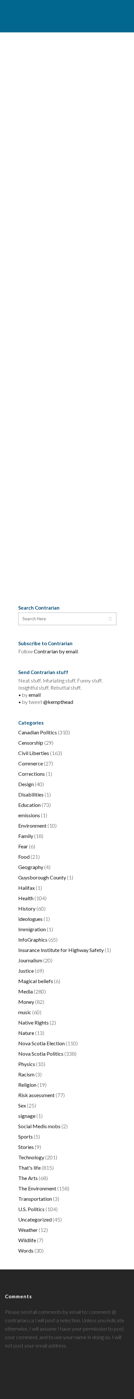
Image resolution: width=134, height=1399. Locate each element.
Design (26, 784)
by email (68, 651)
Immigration (32, 929)
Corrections (31, 774)
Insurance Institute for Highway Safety (61, 950)
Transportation (35, 1199)
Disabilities (31, 794)
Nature (26, 1033)
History (26, 908)
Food (24, 857)
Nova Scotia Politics (40, 1053)
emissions (29, 815)
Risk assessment (36, 1095)
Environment (32, 825)
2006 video (61, 455)
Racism (26, 1074)
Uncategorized (35, 1219)
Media (25, 991)
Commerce (30, 763)
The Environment (37, 1188)
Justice (26, 971)
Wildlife (27, 1240)
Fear (23, 846)
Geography (30, 867)
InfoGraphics (32, 939)
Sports (25, 1136)
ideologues (30, 919)
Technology (31, 1157)
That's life (29, 1167)
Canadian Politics (37, 732)
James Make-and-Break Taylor (57, 55)
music (24, 1012)
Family (25, 836)
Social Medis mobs (39, 1126)
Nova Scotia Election (41, 1043)
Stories (26, 1147)
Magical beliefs (35, 981)
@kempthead (58, 702)
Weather (28, 1230)
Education (29, 805)
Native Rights (33, 1022)
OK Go (34, 173)
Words (26, 1250)
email (35, 695)
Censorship (30, 743)
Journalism (30, 960)
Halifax (26, 888)
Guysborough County (42, 877)
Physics (26, 1064)
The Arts (28, 1178)
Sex (22, 1105)
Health (26, 898)
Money (26, 1002)
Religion (27, 1085)
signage (26, 1116)
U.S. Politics (31, 1209)
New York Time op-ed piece (54, 438)
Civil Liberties (33, 753)
